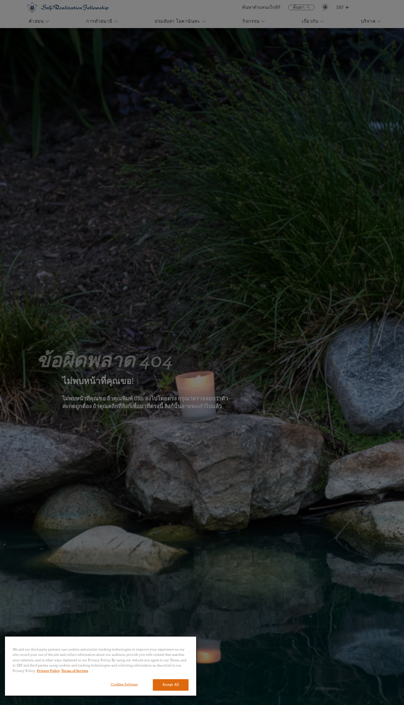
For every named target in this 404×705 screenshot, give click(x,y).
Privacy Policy (48, 671)
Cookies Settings (124, 684)
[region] (100, 666)
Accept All (170, 685)
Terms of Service (74, 671)
